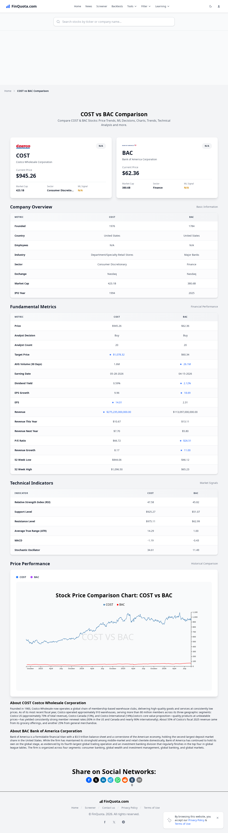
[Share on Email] (139, 780)
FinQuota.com (116, 801)
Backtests (117, 6)
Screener (101, 6)
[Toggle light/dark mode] (210, 6)
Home (77, 6)
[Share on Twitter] (96, 780)
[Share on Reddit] (125, 780)
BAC (127, 152)
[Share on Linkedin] (103, 780)
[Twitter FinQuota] (114, 822)
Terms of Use (152, 807)
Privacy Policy (129, 807)
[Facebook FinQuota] (104, 822)
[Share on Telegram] (110, 780)
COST (23, 155)
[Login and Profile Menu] (218, 6)
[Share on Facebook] (89, 780)
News (88, 6)
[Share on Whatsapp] (118, 780)
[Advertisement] (114, 57)
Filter (144, 6)
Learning (160, 6)
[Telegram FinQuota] (123, 822)
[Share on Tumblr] (132, 780)
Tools (130, 6)
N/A (80, 190)
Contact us (108, 807)
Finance (158, 187)
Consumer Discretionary (62, 190)
